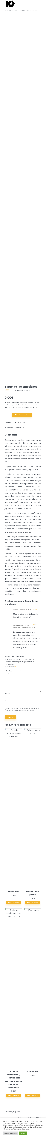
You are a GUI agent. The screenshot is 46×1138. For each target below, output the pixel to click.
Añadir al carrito (21, 415)
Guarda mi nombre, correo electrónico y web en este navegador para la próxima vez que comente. (23, 709)
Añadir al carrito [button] (13, 902)
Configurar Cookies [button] (10, 1133)
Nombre (7, 693)
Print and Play (19, 422)
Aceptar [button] (23, 1133)
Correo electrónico (11, 701)
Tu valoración (10, 674)
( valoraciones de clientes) (21, 390)
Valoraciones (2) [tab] (20, 428)
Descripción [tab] (9, 428)
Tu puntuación (10, 667)
